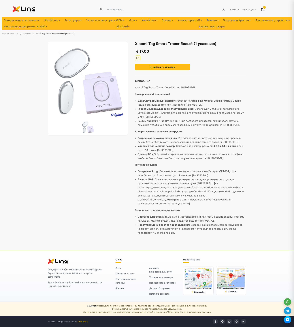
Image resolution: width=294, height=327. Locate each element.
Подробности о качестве (162, 282)
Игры (132, 20)
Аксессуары (72, 20)
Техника (212, 20)
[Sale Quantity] (137, 58)
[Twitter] (243, 321)
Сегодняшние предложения (22, 20)
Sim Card (122, 26)
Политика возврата (159, 293)
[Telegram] (287, 310)
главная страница (10, 33)
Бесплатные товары (212, 26)
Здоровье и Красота (236, 20)
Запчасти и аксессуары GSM (104, 20)
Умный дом (148, 20)
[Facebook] (215, 321)
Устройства (51, 20)
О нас (118, 268)
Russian (233, 9)
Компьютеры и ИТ (188, 20)
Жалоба (119, 288)
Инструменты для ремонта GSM (24, 26)
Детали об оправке (159, 288)
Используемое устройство (271, 20)
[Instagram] (236, 321)
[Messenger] (287, 319)
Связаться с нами (124, 273)
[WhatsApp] (287, 302)
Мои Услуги (248, 9)
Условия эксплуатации (161, 277)
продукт (27, 33)
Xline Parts (82, 321)
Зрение (166, 20)
